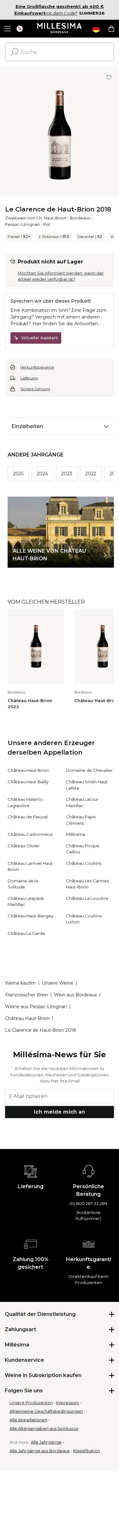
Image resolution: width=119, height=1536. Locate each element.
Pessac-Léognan (22, 224)
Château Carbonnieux (30, 834)
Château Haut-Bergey (30, 915)
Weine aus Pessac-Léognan (36, 1006)
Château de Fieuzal (28, 816)
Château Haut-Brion (28, 770)
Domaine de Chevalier (89, 770)
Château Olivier (24, 845)
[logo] (59, 29)
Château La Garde (26, 933)
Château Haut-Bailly (28, 781)
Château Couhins (83, 863)
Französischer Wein (26, 995)
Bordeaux (80, 217)
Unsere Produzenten (31, 1402)
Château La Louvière (87, 898)
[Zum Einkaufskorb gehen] (111, 28)
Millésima (75, 834)
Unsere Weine (57, 983)
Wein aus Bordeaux (75, 995)
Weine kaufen (20, 983)
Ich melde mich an (59, 1112)
